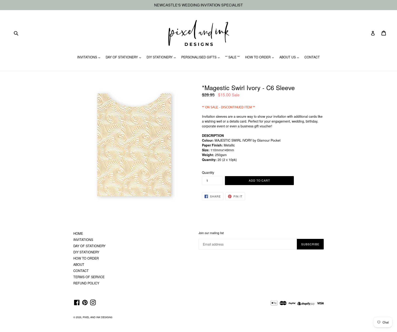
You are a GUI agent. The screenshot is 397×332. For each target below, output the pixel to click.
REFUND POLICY (86, 283)
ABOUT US (288, 57)
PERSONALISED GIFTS (199, 57)
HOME (78, 233)
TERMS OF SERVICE (89, 277)
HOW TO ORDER (258, 57)
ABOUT (78, 264)
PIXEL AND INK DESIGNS (97, 317)
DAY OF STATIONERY (122, 57)
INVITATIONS (87, 57)
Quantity (208, 172)
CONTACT (312, 57)
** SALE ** (232, 57)
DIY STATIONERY (160, 57)
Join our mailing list (211, 233)
